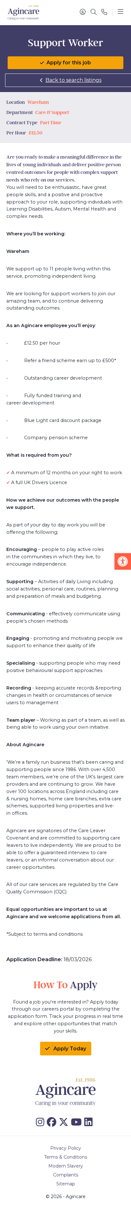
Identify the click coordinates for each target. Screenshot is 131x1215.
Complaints (65, 1175)
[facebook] (53, 1122)
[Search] (93, 12)
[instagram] (41, 1122)
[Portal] (83, 12)
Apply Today (69, 1049)
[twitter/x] (65, 1122)
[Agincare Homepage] (23, 12)
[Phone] (104, 12)
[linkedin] (89, 1122)
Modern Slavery (65, 1166)
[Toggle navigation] (120, 12)
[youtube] (77, 1122)
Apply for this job (68, 63)
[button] (122, 561)
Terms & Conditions (65, 1157)
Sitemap (65, 1184)
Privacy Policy (65, 1148)
